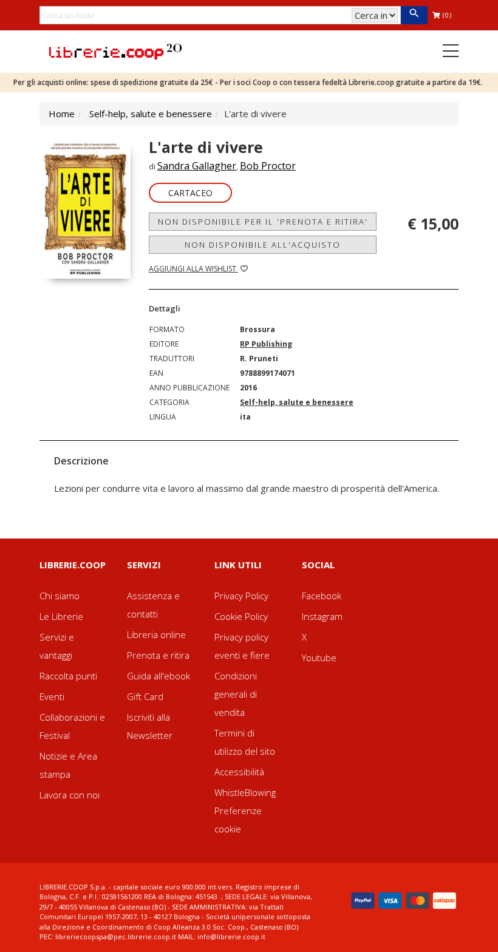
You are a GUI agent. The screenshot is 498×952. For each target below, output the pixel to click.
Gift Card (145, 696)
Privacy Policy (241, 596)
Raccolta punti (68, 676)
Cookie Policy (241, 616)
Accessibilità (239, 772)
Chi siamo (59, 596)
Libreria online (156, 634)
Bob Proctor (268, 165)
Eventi (51, 696)
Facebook (321, 596)
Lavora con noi (69, 795)
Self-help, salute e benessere (150, 113)
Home (62, 113)
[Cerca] (414, 15)
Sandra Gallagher (196, 165)
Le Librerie (61, 616)
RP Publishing (266, 344)
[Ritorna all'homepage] (115, 50)
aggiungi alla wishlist (193, 269)
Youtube (319, 657)
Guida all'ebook (158, 676)
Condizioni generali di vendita (235, 694)
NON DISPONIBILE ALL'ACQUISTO (263, 244)
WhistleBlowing (245, 792)
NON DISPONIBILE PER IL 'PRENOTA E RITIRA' (263, 221)
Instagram (322, 616)
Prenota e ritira (158, 655)
